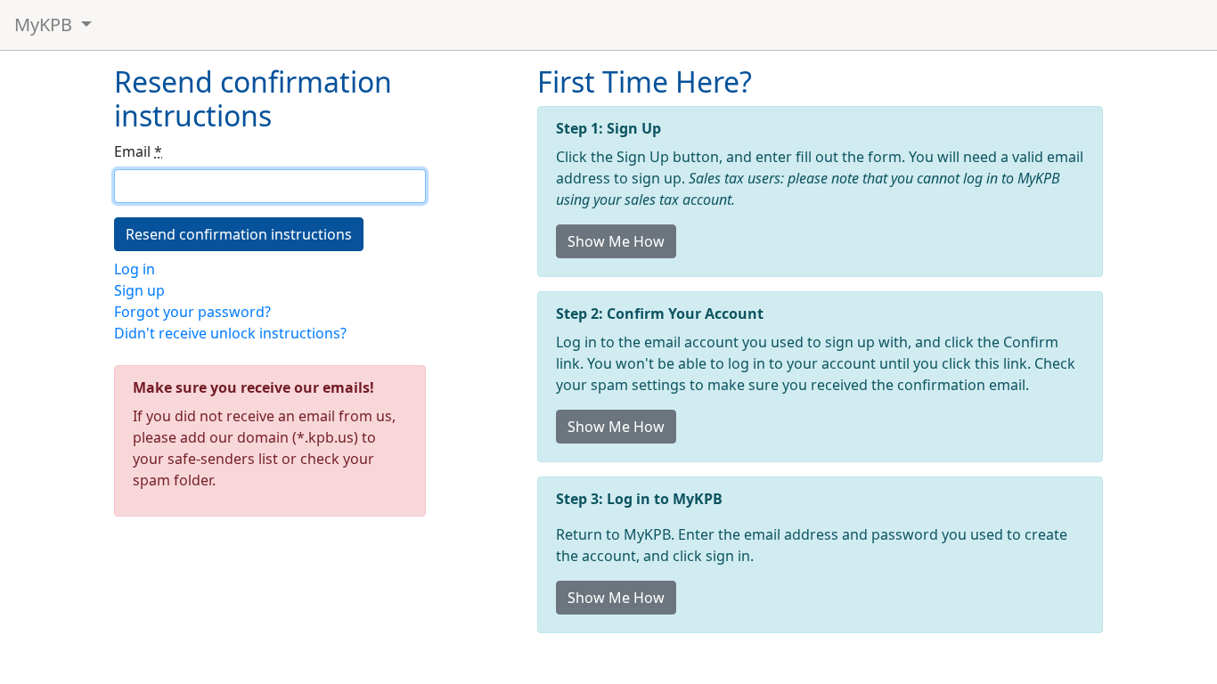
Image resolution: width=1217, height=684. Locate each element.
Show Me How (616, 241)
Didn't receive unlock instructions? (230, 333)
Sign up (139, 290)
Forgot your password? (192, 312)
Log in (134, 269)
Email (138, 151)
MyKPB (45, 24)
